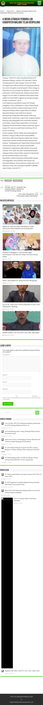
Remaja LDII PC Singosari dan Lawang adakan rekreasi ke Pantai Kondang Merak (15, 188)
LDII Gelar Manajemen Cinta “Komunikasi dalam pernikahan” (27, 194)
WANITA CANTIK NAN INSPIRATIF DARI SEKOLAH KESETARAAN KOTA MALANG (18, 228)
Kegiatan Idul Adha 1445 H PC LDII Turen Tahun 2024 (22, 671)
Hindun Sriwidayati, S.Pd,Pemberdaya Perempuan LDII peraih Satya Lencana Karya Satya (20, 254)
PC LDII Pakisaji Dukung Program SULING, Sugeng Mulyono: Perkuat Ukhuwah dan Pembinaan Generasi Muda (20, 450)
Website (5, 389)
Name (5, 375)
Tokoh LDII (10, 11)
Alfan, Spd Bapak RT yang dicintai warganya (20, 280)
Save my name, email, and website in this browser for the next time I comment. (21, 397)
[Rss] (21, 699)
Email (5, 382)
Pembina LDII (18, 180)
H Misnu (8, 180)
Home (2, 11)
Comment (6, 355)
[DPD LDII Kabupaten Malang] (21, 3)
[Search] (37, 413)
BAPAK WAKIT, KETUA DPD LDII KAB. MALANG (21, 333)
